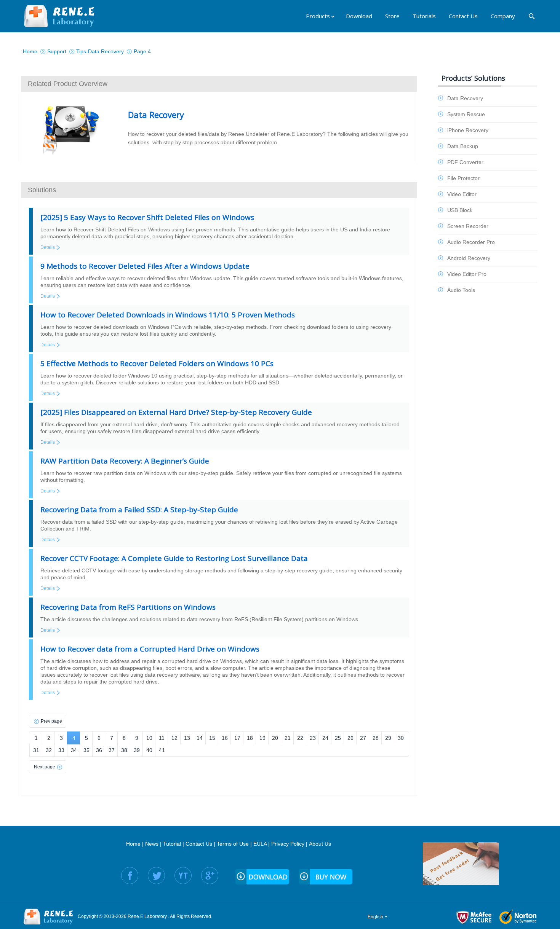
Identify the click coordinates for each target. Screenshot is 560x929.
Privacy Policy (287, 844)
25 (338, 738)
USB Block (459, 210)
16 (225, 738)
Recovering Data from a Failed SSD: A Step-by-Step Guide (139, 510)
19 (262, 738)
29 (388, 738)
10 (149, 738)
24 (325, 738)
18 (250, 738)
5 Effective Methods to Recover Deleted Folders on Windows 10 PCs (157, 363)
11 (162, 738)
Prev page (51, 721)
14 (200, 738)
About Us (320, 844)
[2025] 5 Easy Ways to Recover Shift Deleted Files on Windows (147, 217)
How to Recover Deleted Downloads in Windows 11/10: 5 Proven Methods (167, 315)
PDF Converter (465, 162)
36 (99, 750)
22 (300, 738)
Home (133, 844)
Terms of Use (233, 844)
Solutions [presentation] (42, 190)
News (151, 844)
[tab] (219, 83)
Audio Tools (461, 290)
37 (112, 750)
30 (401, 738)
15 (212, 738)
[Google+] (209, 875)
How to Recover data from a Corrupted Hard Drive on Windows (149, 649)
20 (275, 738)
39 (137, 750)
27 (363, 738)
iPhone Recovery (467, 130)
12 (174, 738)
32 (49, 750)
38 (124, 750)
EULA (260, 844)
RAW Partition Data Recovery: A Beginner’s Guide (124, 461)
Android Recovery (468, 258)
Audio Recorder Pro (471, 242)
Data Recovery (465, 98)
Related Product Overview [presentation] (67, 84)
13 (187, 738)
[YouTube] (183, 875)
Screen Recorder (467, 226)
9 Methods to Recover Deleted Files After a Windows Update (145, 266)
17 (237, 738)
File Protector (463, 178)
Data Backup (462, 146)
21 (288, 738)
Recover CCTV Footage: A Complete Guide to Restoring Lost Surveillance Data (174, 558)
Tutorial (172, 844)
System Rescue (466, 114)
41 (162, 750)
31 (36, 750)
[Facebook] (129, 875)
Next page (44, 767)
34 (74, 750)
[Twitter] (156, 875)
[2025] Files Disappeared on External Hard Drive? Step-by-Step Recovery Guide (176, 412)
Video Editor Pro (466, 274)
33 (61, 750)
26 (350, 738)
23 (313, 738)
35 (86, 750)
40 (149, 750)
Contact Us (199, 844)
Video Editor (462, 194)
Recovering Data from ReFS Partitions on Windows (128, 607)
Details (47, 247)
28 (376, 738)
